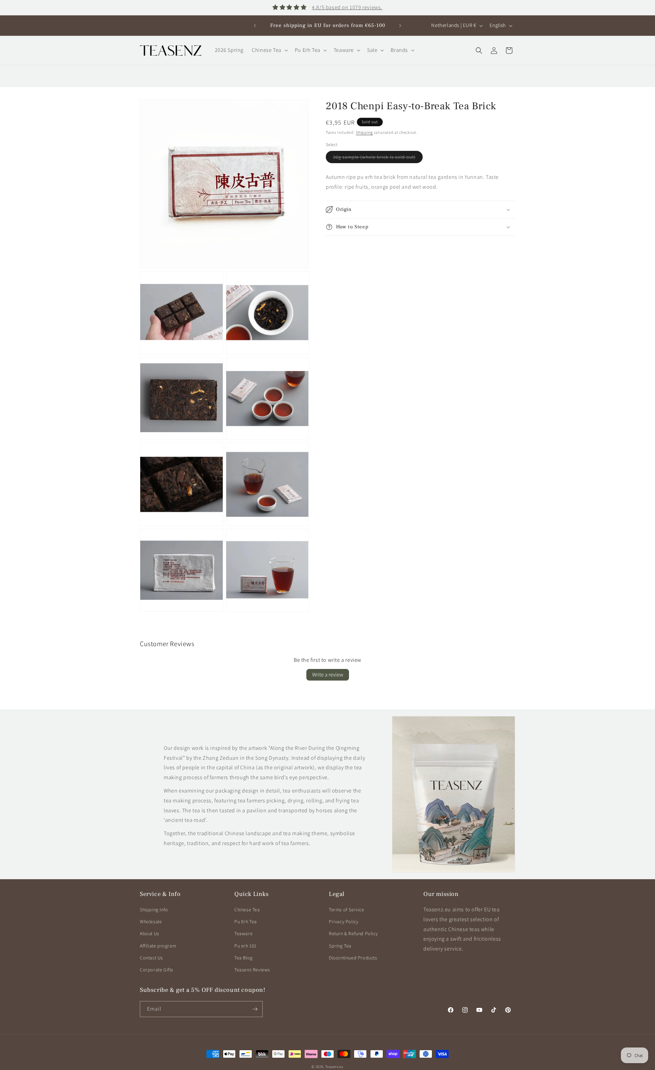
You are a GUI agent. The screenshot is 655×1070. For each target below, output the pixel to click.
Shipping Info (154, 910)
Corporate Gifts (156, 970)
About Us (149, 933)
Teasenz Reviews (252, 970)
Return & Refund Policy (353, 933)
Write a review (327, 674)
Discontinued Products (353, 958)
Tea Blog (243, 958)
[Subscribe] (254, 1009)
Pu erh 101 (245, 946)
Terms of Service (346, 910)
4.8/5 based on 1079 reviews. (347, 7)
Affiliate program (158, 946)
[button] (269, 50)
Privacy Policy (343, 921)
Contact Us (151, 958)
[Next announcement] (400, 25)
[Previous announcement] (254, 25)
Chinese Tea (247, 910)
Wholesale (151, 921)
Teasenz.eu (334, 1066)
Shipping (364, 132)
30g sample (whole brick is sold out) (378, 158)
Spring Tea (340, 946)
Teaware (243, 933)
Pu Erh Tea (245, 921)
